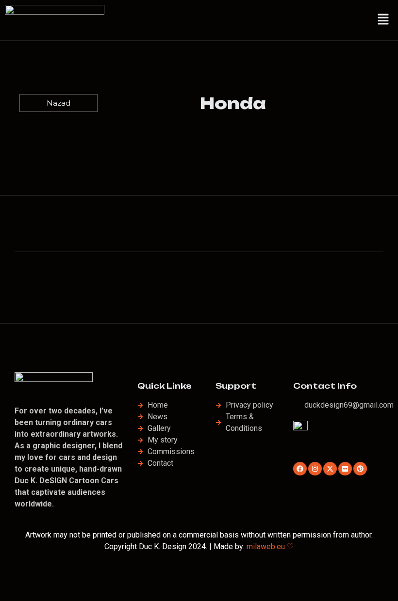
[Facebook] (300, 468)
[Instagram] (315, 468)
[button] (383, 20)
